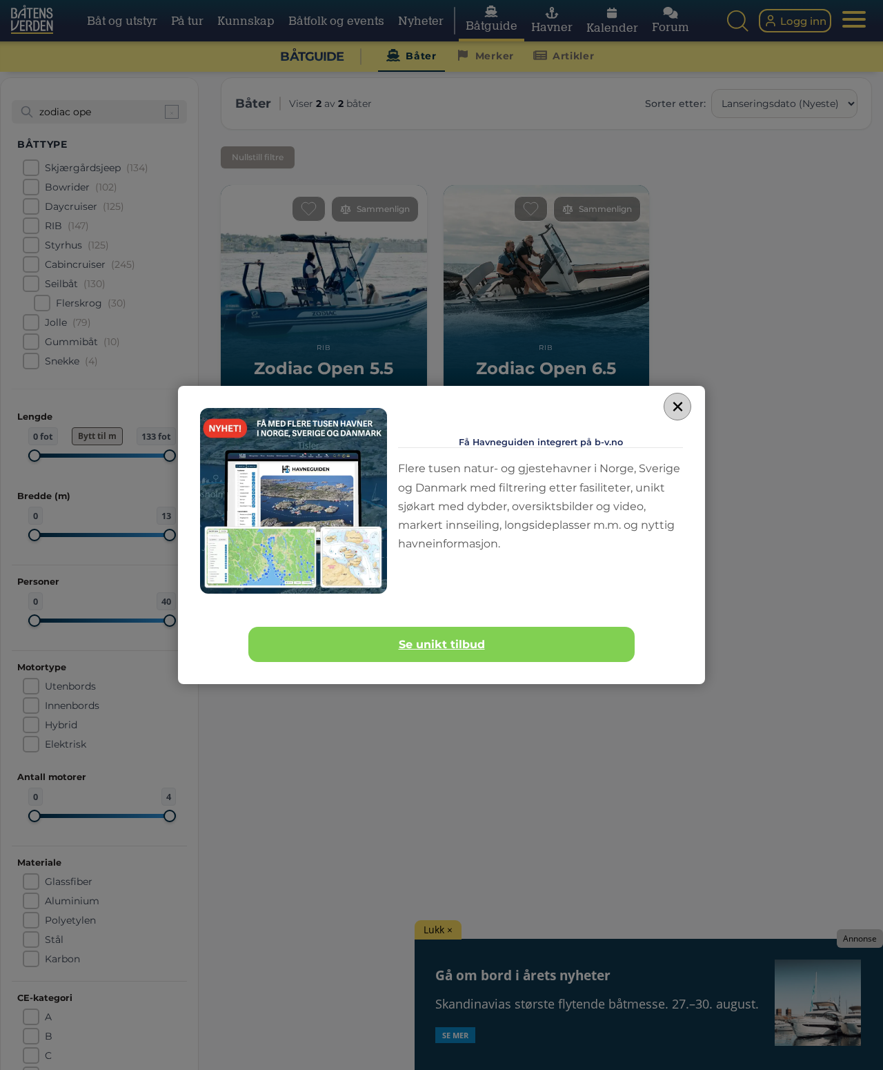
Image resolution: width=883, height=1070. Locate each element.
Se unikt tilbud (442, 644)
